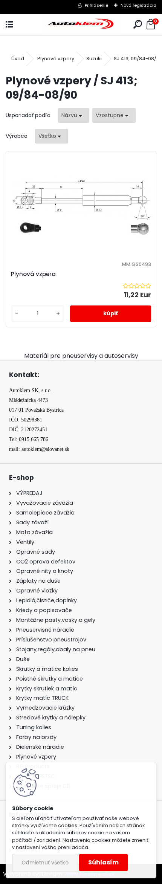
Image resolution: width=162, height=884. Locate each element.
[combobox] (73, 115)
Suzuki (94, 58)
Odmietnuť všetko (45, 862)
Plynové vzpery (55, 58)
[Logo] (81, 24)
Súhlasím (103, 862)
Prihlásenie (96, 5)
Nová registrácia (138, 5)
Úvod (17, 58)
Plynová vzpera (33, 274)
